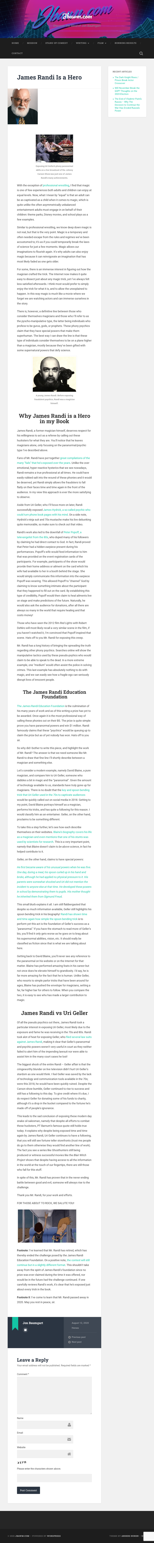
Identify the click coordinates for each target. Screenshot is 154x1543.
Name (20, 1418)
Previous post (79, 1337)
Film (101, 43)
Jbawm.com (77, 16)
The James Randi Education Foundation (41, 706)
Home (15, 43)
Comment (23, 1374)
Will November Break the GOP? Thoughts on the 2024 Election (127, 91)
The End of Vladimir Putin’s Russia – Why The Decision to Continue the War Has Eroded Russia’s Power (128, 105)
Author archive (25, 1330)
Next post (77, 1342)
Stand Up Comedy (56, 43)
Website (21, 1447)
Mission (32, 43)
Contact (17, 53)
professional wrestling (56, 185)
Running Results (125, 43)
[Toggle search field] (141, 53)
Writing (81, 43)
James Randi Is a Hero (49, 77)
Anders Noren (130, 1536)
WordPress (54, 1536)
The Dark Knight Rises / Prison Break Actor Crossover (126, 80)
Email (20, 1433)
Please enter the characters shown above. (39, 1469)
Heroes (75, 1328)
